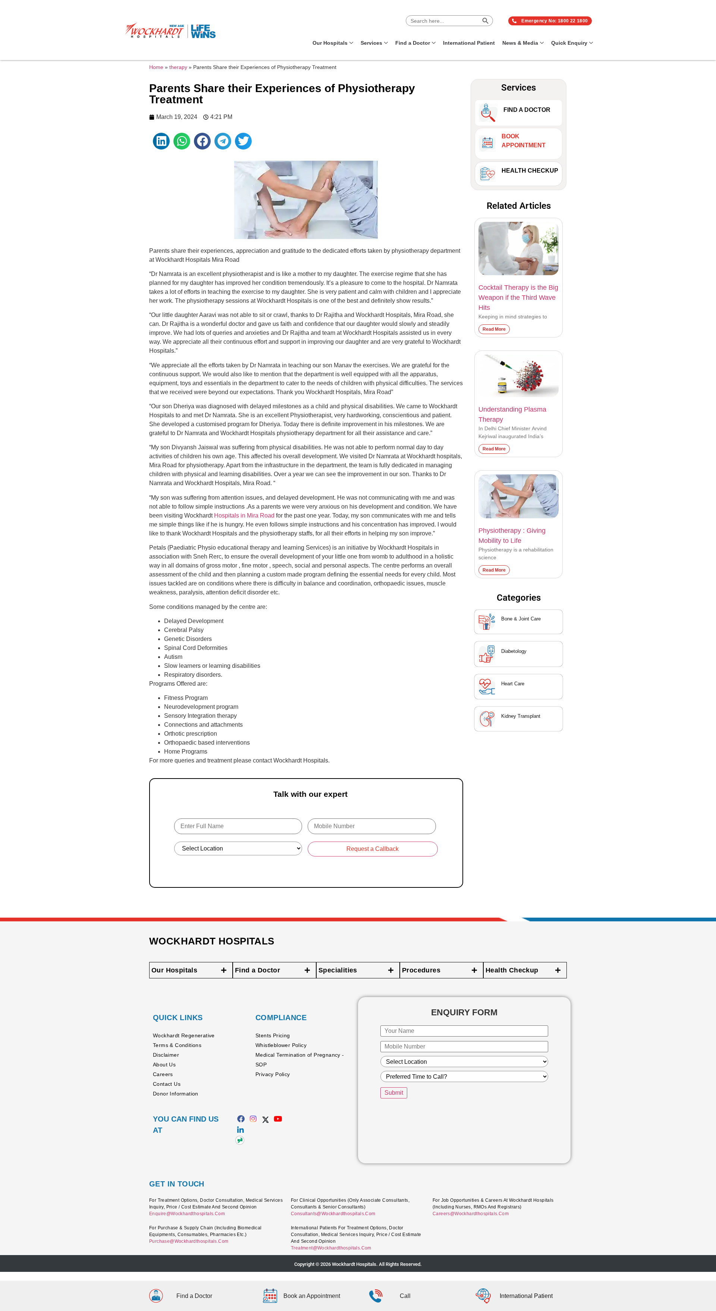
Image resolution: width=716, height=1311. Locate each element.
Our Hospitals (330, 43)
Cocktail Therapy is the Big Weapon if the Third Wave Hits (518, 297)
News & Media (520, 43)
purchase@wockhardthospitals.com (188, 1241)
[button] (161, 141)
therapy (178, 67)
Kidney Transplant (520, 716)
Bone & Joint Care (521, 619)
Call (405, 1296)
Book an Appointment (311, 1296)
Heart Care (512, 683)
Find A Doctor (526, 110)
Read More (494, 329)
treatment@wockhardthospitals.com (331, 1248)
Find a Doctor (412, 43)
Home (156, 67)
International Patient (469, 43)
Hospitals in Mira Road (244, 515)
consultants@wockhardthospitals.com (333, 1213)
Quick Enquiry (569, 43)
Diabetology (514, 651)
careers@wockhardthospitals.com (471, 1213)
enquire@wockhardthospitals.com (187, 1213)
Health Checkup (530, 170)
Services (371, 43)
